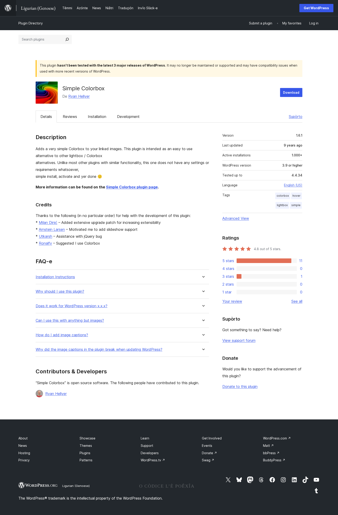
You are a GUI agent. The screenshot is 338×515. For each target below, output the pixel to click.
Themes (86, 446)
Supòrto (295, 116)
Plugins (85, 453)
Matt (268, 446)
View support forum (238, 340)
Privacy (24, 460)
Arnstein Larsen (52, 229)
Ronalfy (45, 243)
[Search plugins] (67, 39)
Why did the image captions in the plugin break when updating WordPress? (99, 349)
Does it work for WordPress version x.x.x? (71, 306)
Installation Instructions (55, 277)
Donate (209, 453)
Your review (232, 301)
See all (296, 301)
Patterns (86, 460)
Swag (208, 460)
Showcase (87, 438)
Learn (145, 438)
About (23, 438)
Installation (97, 116)
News (22, 446)
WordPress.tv (153, 460)
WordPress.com (277, 438)
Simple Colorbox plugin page (132, 187)
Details (46, 116)
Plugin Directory (30, 23)
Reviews (70, 116)
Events (207, 446)
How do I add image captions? (62, 335)
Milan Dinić (48, 222)
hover (296, 195)
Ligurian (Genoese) (76, 486)
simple (296, 205)
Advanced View (235, 218)
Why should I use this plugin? (60, 291)
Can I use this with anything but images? (70, 320)
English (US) (293, 185)
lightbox (282, 205)
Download (291, 92)
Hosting (24, 453)
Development (128, 116)
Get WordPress (316, 8)
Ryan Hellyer (79, 96)
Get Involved (212, 438)
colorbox (283, 195)
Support (147, 446)
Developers (150, 453)
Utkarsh (45, 236)
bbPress (271, 453)
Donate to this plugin (240, 386)
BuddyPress (274, 460)
